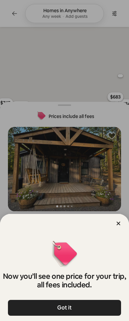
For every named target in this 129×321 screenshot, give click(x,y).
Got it (64, 307)
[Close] (118, 223)
